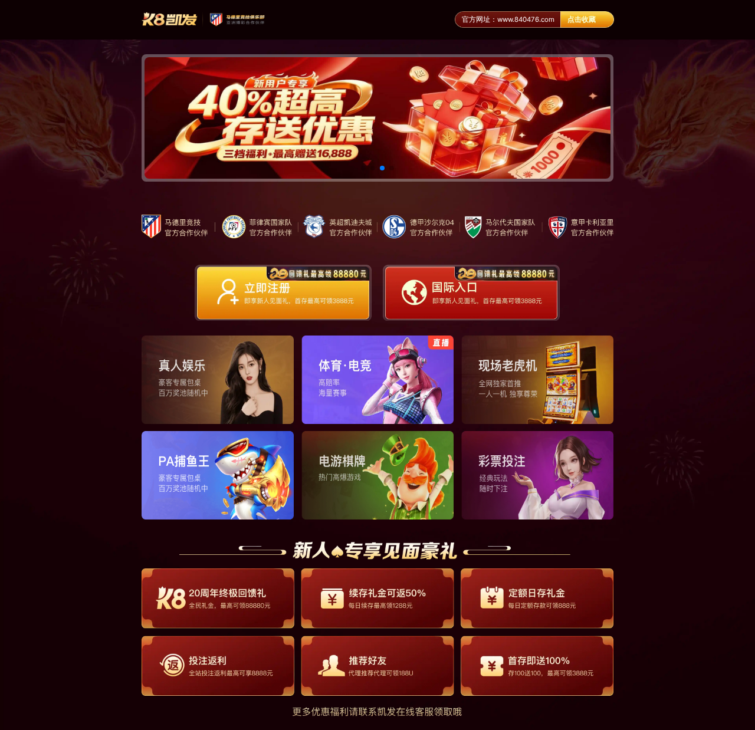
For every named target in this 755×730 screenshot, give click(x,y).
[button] (363, 168)
